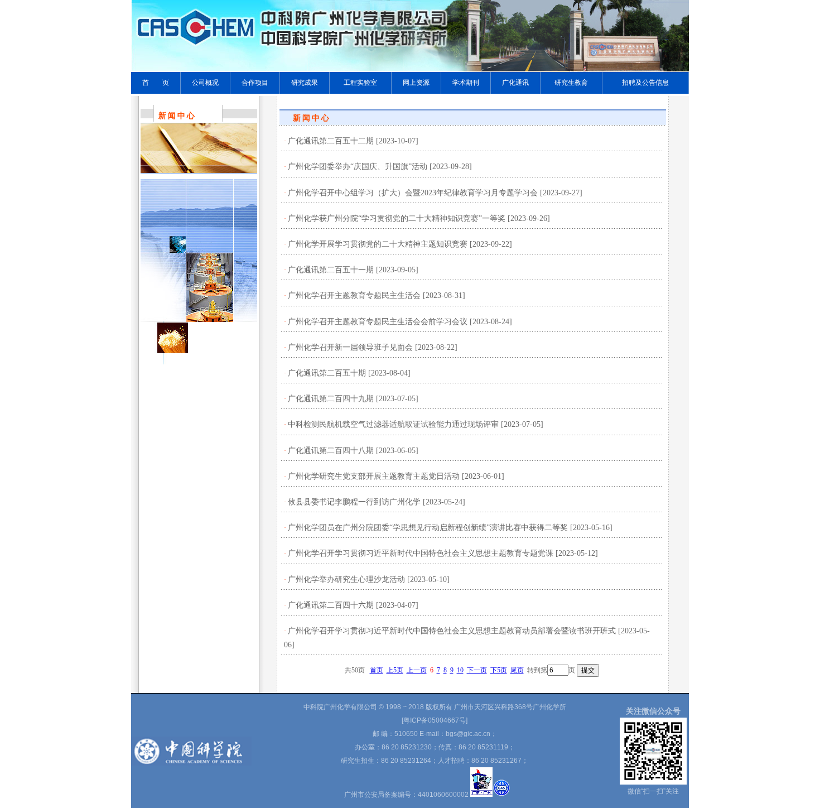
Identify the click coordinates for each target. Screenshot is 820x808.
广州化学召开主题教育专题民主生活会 (354, 295)
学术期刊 (465, 82)
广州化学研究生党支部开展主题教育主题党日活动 (374, 476)
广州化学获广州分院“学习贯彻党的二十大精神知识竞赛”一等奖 (396, 218)
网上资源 (416, 82)
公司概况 (205, 82)
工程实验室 (360, 82)
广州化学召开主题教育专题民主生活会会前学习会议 (377, 322)
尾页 (517, 670)
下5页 (498, 670)
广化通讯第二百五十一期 (331, 270)
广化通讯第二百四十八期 (331, 450)
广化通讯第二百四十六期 (331, 605)
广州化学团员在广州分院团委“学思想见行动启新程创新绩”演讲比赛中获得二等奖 (428, 527)
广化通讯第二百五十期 (327, 373)
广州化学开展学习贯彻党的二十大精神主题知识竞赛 (377, 244)
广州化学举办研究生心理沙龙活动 (346, 579)
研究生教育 (571, 82)
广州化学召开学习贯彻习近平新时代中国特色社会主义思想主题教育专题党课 (420, 553)
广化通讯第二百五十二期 (331, 141)
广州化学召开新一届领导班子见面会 (350, 347)
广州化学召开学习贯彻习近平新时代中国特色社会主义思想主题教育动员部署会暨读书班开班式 (452, 631)
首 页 (155, 82)
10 (460, 670)
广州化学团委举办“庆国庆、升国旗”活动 (357, 166)
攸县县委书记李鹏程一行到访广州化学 (354, 502)
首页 (376, 670)
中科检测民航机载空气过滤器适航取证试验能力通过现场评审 (393, 424)
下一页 (477, 670)
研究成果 (304, 82)
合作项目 (255, 82)
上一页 (417, 670)
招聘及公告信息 (645, 82)
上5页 (395, 670)
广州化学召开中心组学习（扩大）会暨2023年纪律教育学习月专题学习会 (413, 193)
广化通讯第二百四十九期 (331, 399)
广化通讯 (515, 82)
